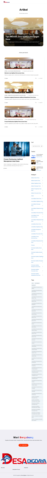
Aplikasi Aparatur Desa (35, 180)
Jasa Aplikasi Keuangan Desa (11, 33)
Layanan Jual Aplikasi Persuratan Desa (35, 397)
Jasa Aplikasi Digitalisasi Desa (37, 201)
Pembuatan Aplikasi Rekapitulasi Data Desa (17, 95)
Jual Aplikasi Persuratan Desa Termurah (37, 391)
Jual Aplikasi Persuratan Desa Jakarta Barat (37, 346)
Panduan (33, 245)
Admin (7, 78)
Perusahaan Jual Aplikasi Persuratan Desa (36, 410)
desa (33, 283)
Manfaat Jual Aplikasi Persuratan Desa (14, 73)
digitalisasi (33, 285)
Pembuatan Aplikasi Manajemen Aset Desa (16, 156)
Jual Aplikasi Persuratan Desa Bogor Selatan (37, 314)
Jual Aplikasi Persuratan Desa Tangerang (37, 365)
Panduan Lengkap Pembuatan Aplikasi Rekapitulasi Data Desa (20, 97)
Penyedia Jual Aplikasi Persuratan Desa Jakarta (36, 407)
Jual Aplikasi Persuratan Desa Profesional (37, 362)
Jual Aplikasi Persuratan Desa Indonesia (37, 339)
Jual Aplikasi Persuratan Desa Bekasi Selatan (37, 294)
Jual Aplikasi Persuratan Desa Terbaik (37, 381)
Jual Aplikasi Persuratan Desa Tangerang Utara (37, 378)
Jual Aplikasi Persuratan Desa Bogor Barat (37, 310)
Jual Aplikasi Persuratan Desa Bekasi (37, 288)
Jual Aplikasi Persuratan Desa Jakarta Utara (37, 355)
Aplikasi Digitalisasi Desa (36, 183)
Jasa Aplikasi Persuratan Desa (37, 212)
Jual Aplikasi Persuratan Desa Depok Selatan (37, 330)
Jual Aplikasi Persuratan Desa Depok (37, 323)
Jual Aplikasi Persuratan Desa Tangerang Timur (37, 375)
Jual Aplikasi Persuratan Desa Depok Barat (37, 326)
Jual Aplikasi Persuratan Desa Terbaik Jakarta (37, 384)
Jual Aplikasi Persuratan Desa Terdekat (37, 388)
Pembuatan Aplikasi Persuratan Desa (15, 119)
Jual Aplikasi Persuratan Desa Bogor (37, 307)
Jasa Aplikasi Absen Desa (36, 198)
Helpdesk (26, 467)
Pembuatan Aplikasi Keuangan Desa (39, 161)
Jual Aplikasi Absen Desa (36, 224)
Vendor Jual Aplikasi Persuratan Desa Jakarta (37, 420)
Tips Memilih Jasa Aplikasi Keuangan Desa (39, 167)
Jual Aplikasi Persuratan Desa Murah (37, 359)
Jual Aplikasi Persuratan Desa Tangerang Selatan (37, 371)
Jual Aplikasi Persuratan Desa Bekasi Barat (37, 291)
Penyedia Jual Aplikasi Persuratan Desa (35, 404)
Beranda (3, 467)
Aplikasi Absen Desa (35, 177)
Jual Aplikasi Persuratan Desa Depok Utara (37, 336)
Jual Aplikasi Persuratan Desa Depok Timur (37, 333)
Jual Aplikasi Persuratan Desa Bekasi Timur (37, 297)
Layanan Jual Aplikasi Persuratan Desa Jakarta (36, 400)
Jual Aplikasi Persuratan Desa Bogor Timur (37, 317)
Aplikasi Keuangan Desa (36, 186)
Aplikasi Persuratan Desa (36, 193)
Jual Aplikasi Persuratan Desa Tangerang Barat (37, 368)
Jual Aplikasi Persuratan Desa (14, 71)
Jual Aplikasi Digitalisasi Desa (37, 226)
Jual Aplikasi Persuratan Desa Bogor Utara (37, 320)
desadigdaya (37, 283)
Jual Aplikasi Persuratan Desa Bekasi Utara (37, 301)
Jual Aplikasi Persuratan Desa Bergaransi (37, 304)
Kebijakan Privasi (16, 469)
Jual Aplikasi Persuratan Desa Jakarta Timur (37, 352)
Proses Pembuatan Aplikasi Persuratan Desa (16, 121)
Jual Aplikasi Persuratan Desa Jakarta (37, 343)
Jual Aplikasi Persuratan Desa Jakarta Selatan (37, 349)
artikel (6, 71)
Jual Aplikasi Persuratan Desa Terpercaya (37, 394)
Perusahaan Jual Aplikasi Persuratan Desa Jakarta (36, 413)
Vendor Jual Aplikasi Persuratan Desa (37, 417)
